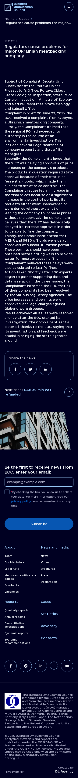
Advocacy (49, 626)
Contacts (49, 638)
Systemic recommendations (17, 641)
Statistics (49, 614)
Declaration (49, 581)
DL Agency (64, 771)
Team (8, 555)
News (44, 555)
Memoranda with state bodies (20, 577)
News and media (55, 547)
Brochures (48, 568)
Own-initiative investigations (14, 625)
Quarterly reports (17, 610)
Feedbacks (12, 585)
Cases (24, 18)
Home (10, 18)
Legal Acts (12, 568)
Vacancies (12, 591)
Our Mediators (14, 562)
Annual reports (15, 616)
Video (45, 562)
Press (44, 575)
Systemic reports (16, 633)
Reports (11, 601)
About (10, 547)
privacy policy (21, 501)
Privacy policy (14, 771)
